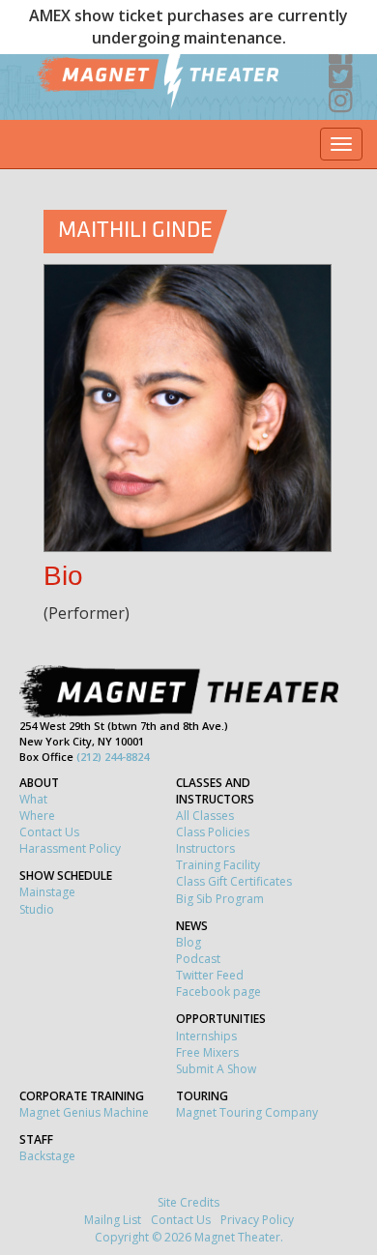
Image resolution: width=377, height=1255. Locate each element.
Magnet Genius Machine (84, 1112)
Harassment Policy (70, 848)
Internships (206, 1036)
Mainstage (47, 892)
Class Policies (212, 832)
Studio (36, 909)
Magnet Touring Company (247, 1112)
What (33, 799)
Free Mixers (207, 1052)
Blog (188, 942)
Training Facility (218, 865)
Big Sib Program (220, 898)
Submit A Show (216, 1069)
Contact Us (49, 832)
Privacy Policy (257, 1219)
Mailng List (112, 1219)
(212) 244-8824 (112, 756)
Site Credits (188, 1202)
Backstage (47, 1156)
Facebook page (218, 991)
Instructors (205, 848)
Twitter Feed (210, 975)
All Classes (205, 815)
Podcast (198, 958)
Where (37, 815)
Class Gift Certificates (234, 881)
